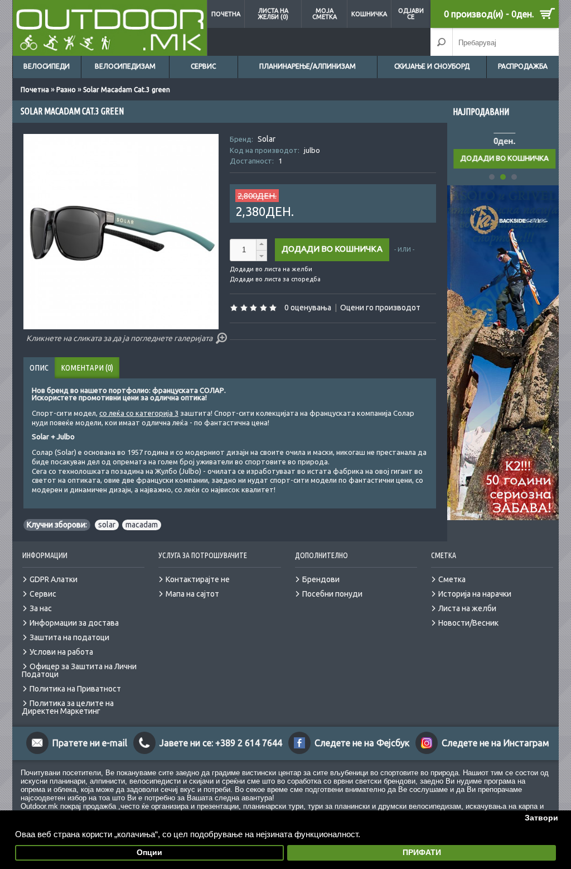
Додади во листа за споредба (275, 279)
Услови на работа (61, 651)
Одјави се (411, 13)
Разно (66, 89)
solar (106, 524)
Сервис (203, 66)
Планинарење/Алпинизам (307, 66)
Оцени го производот (380, 307)
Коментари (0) (87, 367)
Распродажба (523, 66)
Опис (39, 367)
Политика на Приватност (75, 688)
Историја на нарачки (474, 593)
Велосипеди (46, 66)
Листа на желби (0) (273, 13)
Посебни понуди (332, 593)
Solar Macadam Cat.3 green (126, 89)
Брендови (321, 579)
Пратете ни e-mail (89, 743)
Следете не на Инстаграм (495, 743)
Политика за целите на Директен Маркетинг (68, 707)
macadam (141, 524)
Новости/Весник (468, 622)
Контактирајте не (198, 579)
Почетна (225, 14)
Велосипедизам (125, 66)
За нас (41, 608)
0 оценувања (307, 307)
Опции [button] (149, 852)
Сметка (452, 579)
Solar (266, 139)
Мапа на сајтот (192, 593)
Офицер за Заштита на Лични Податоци (79, 670)
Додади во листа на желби (271, 269)
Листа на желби (467, 608)
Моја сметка (324, 13)
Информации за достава (74, 622)
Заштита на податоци (69, 637)
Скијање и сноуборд (432, 66)
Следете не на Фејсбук (361, 743)
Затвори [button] (541, 818)
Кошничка (369, 14)
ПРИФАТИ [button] (422, 852)
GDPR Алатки (54, 579)
